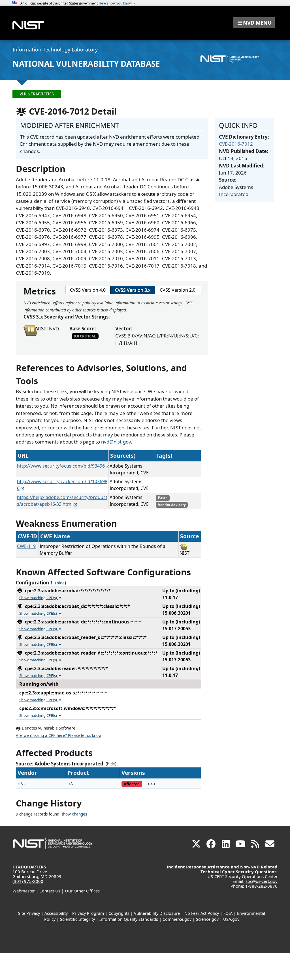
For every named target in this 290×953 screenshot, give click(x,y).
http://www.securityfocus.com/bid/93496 (61, 466)
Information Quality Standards (128, 919)
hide (61, 583)
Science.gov (207, 919)
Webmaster (23, 891)
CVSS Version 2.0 (177, 290)
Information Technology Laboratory (55, 49)
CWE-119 (26, 546)
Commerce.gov (177, 919)
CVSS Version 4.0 (88, 290)
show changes (74, 814)
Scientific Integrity (77, 919)
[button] (254, 22)
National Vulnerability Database (86, 63)
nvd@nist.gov (116, 441)
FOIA (228, 913)
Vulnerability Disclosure (157, 913)
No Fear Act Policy (201, 913)
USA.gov (231, 919)
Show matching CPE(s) (38, 597)
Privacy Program (88, 913)
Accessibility (56, 913)
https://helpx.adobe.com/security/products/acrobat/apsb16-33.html (62, 500)
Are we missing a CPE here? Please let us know (58, 735)
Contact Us (49, 891)
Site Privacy (29, 913)
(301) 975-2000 (27, 881)
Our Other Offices (82, 891)
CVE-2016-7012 (236, 144)
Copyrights (118, 913)
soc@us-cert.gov (262, 881)
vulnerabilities (37, 93)
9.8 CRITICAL (85, 336)
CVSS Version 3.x (132, 290)
